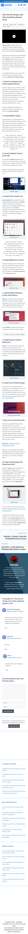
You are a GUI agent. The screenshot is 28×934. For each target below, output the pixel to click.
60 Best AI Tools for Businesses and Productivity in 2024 (14, 1)
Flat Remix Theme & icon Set (16, 169)
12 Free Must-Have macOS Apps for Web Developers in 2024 (13, 786)
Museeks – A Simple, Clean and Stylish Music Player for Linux (15, 537)
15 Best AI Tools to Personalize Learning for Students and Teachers (13, 792)
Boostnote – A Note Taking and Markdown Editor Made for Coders (14, 548)
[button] (16, 5)
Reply (6, 627)
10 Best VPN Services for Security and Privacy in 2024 (12, 781)
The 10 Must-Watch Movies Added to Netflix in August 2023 (12, 813)
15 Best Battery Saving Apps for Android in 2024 (13, 769)
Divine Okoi (14, 564)
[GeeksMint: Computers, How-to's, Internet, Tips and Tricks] (7, 5)
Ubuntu (8, 26)
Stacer (4, 346)
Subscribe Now (14, 726)
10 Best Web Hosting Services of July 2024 (12, 775)
